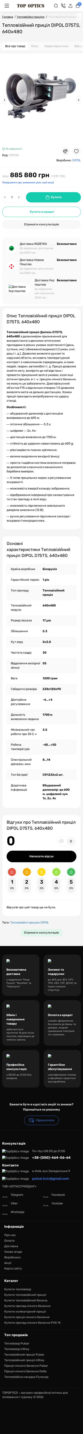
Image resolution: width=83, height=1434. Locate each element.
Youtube (57, 1203)
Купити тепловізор (17, 1289)
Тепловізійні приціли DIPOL (29, 922)
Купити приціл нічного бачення (27, 1317)
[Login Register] (70, 6)
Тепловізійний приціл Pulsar (24, 1354)
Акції (7, 1263)
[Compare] (65, 151)
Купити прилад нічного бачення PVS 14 (32, 1323)
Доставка (11, 1246)
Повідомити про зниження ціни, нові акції (28, 182)
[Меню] (6, 5)
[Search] (56, 6)
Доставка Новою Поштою (32, 262)
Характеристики (56, 46)
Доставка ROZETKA (33, 244)
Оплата (9, 1240)
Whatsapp (17, 1212)
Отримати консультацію (41, 224)
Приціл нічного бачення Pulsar (26, 1366)
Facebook (58, 1195)
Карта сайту (13, 1268)
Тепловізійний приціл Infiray (24, 1360)
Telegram (17, 1195)
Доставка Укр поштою (44, 282)
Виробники (12, 1257)
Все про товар (15, 46)
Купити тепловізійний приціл (25, 1295)
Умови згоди (13, 1252)
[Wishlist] (76, 151)
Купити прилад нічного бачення (27, 1306)
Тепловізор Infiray (16, 1349)
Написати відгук (41, 856)
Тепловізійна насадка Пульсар (26, 1377)
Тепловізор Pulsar (16, 1343)
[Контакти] (63, 6)
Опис (34, 46)
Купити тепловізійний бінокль (25, 1300)
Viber (14, 1203)
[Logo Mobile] (31, 5)
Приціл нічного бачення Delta (25, 1371)
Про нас (10, 1235)
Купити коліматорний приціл (25, 1311)
